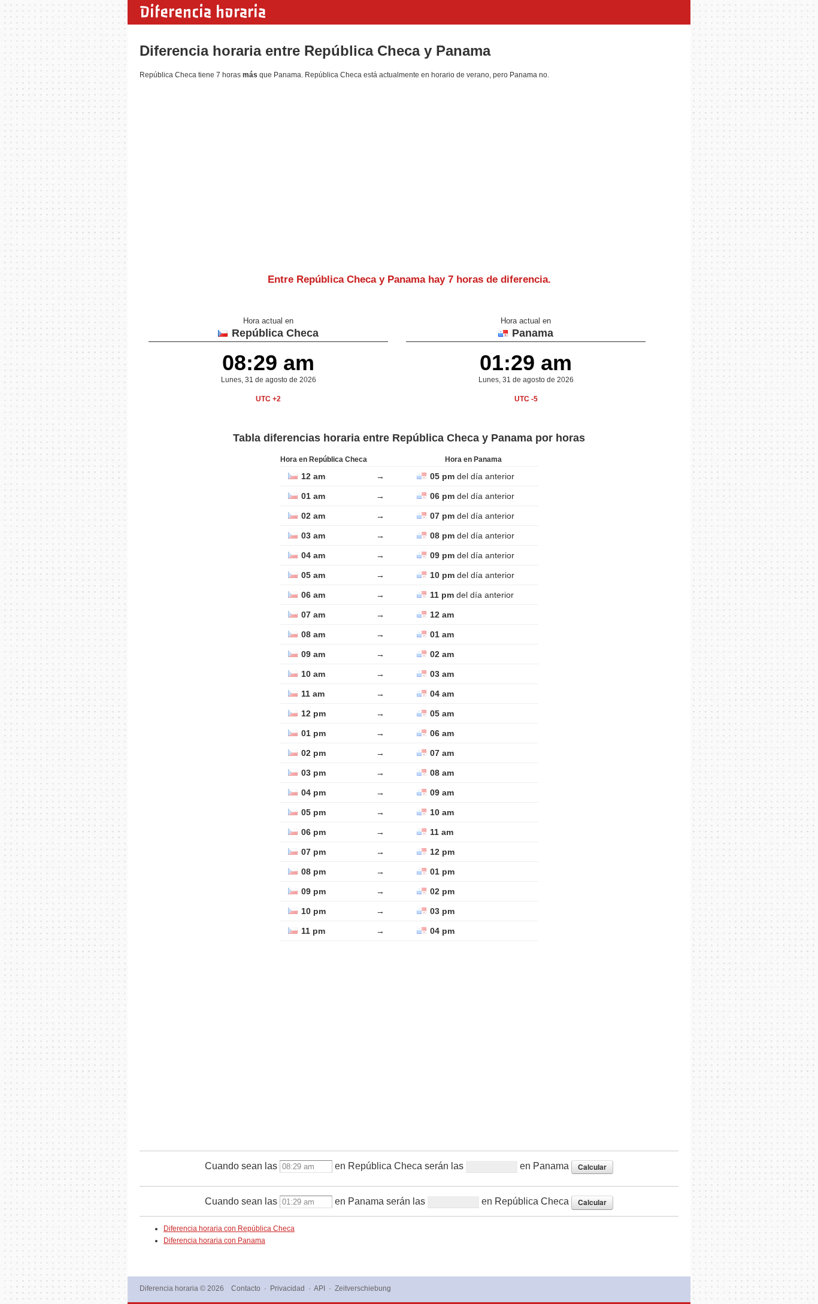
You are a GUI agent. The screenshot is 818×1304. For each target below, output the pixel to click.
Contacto (245, 1288)
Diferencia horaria (203, 12)
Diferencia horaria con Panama (214, 1240)
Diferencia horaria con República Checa (229, 1228)
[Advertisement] (409, 172)
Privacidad (287, 1288)
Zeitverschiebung (363, 1288)
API (319, 1288)
